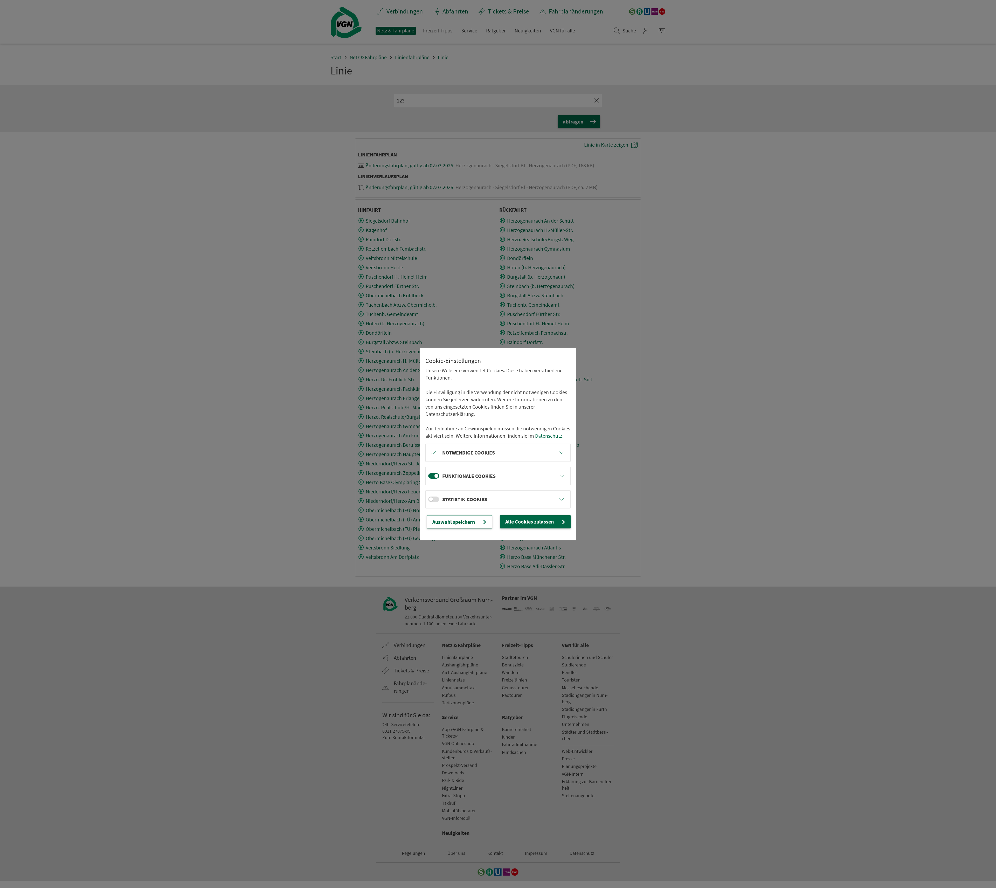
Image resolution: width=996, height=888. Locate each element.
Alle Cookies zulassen (529, 521)
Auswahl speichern (453, 522)
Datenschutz (548, 435)
